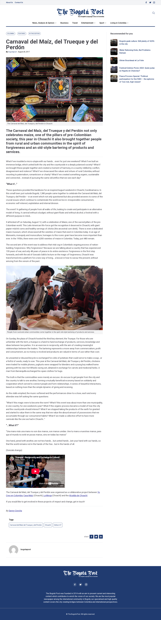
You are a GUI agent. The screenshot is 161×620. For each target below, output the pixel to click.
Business (64, 23)
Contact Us (19, 2)
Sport (101, 23)
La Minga (47, 495)
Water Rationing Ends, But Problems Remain (135, 51)
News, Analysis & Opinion (43, 23)
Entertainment (87, 23)
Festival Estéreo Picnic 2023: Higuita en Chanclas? (137, 69)
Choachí (48, 525)
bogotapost (12, 52)
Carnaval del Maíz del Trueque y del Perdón (26, 525)
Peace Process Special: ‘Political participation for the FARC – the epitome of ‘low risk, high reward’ (136, 79)
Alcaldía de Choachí (78, 495)
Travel (75, 23)
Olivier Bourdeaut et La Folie (131, 60)
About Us (9, 2)
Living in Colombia (118, 23)
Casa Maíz (28, 495)
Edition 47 (57, 525)
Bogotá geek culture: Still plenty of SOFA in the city (136, 42)
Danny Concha (15, 510)
